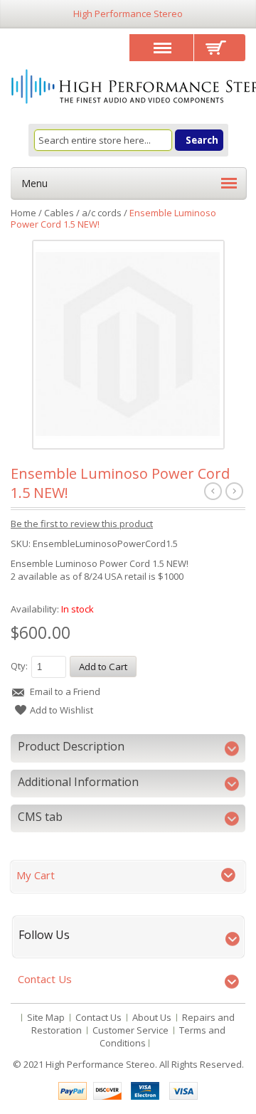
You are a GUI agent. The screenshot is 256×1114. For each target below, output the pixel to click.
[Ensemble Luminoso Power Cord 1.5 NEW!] (128, 344)
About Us (151, 1017)
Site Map (46, 1017)
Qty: (19, 665)
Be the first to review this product (82, 523)
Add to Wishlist (61, 710)
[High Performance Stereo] (128, 88)
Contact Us (98, 1017)
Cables (59, 212)
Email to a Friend (65, 691)
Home (23, 212)
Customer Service (130, 1030)
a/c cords (102, 212)
